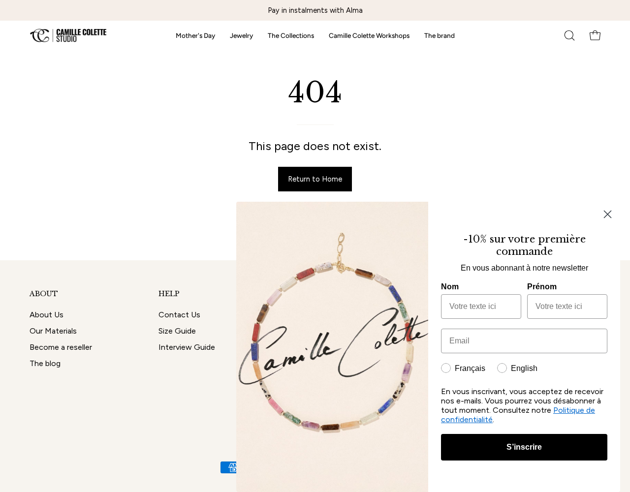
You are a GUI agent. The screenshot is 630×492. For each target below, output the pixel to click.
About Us (46, 314)
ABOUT (44, 294)
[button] (569, 35)
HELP (169, 294)
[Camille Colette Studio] (69, 35)
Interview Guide (186, 347)
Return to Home (315, 179)
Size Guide (177, 331)
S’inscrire (524, 447)
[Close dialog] (607, 214)
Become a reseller (61, 347)
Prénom (542, 286)
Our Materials (53, 331)
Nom (450, 286)
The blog (45, 363)
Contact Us (179, 314)
